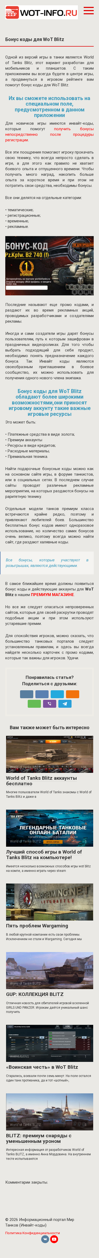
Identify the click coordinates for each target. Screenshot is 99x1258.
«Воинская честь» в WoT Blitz (42, 1067)
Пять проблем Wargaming (37, 926)
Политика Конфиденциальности (32, 1233)
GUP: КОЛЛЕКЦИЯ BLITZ (35, 994)
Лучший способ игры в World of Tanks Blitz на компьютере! (44, 854)
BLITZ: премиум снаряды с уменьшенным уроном (39, 1138)
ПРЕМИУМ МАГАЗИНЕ (52, 594)
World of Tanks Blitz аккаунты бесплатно (41, 781)
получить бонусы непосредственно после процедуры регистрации (49, 134)
